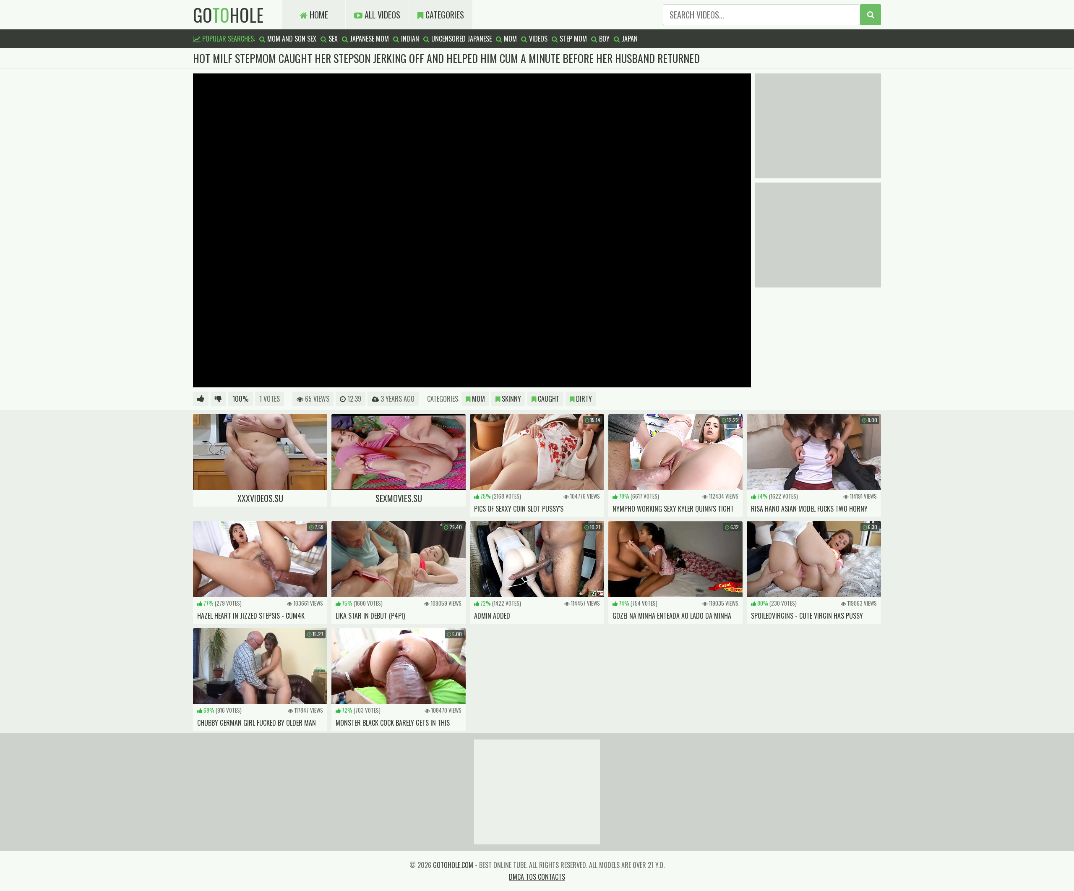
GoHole (228, 15)
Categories (443, 14)
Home (318, 14)
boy (603, 39)
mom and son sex (291, 39)
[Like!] (201, 399)
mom (509, 39)
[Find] (870, 14)
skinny (510, 399)
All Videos (381, 14)
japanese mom (368, 39)
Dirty (583, 399)
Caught (547, 399)
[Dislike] (218, 399)
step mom (572, 39)
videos (537, 39)
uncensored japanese (461, 39)
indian (409, 39)
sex (332, 39)
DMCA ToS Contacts (537, 877)
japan (629, 39)
